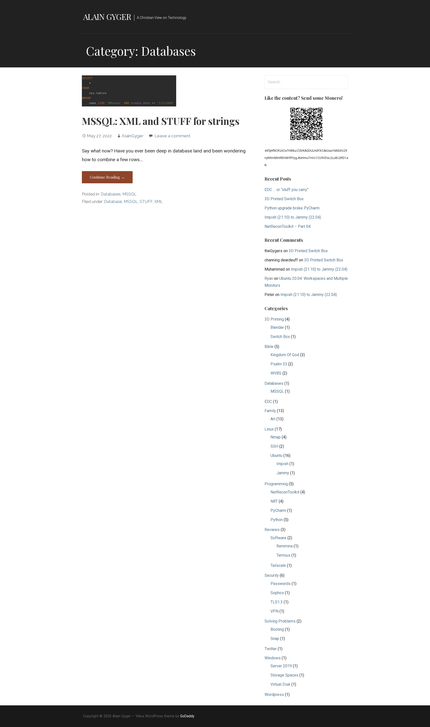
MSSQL (129, 194)
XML (158, 201)
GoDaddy (187, 716)
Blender (277, 327)
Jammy (282, 473)
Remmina (284, 546)
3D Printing (274, 319)
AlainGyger (133, 135)
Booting (277, 629)
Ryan (269, 278)
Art (272, 419)
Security (272, 575)
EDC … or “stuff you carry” (287, 189)
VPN (274, 611)
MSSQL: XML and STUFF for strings (160, 120)
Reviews (272, 529)
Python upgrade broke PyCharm (292, 208)
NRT (274, 501)
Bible (269, 346)
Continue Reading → (107, 177)
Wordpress (274, 694)
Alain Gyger (107, 16)
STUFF (146, 201)
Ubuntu (276, 455)
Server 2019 (281, 666)
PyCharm (278, 510)
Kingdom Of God (284, 354)
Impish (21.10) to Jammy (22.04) (293, 217)
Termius (283, 555)
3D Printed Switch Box (284, 198)
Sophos (277, 592)
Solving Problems (280, 621)
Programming (276, 484)
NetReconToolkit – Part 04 (288, 226)
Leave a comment (172, 135)
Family (270, 410)
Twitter (271, 648)
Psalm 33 (278, 364)
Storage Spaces (284, 675)
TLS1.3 (276, 602)
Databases (111, 194)
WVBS (275, 373)
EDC (268, 401)
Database (113, 201)
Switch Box (280, 336)
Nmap (275, 437)
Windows (273, 658)
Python (276, 519)
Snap (274, 638)
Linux (269, 429)
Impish (282, 463)
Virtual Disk (280, 684)
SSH (274, 446)
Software (278, 537)
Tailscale (278, 565)
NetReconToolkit (284, 492)
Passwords (280, 583)
